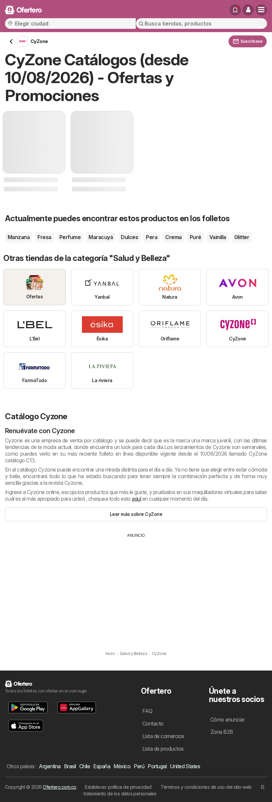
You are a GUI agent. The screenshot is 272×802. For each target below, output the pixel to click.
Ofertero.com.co (59, 787)
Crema (173, 237)
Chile (84, 766)
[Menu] (261, 10)
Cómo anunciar (227, 719)
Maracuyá (101, 237)
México (121, 766)
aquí (136, 498)
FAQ (147, 711)
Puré (195, 237)
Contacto (153, 723)
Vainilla (217, 237)
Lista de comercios (163, 736)
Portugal (157, 766)
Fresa (44, 237)
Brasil (70, 766)
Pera (151, 237)
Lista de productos (163, 748)
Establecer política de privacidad (118, 787)
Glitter (241, 237)
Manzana (19, 237)
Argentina (49, 766)
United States (185, 766)
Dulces (129, 237)
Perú (139, 766)
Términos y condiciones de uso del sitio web (206, 787)
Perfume (70, 237)
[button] (248, 10)
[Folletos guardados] (235, 10)
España (101, 766)
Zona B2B (221, 731)
